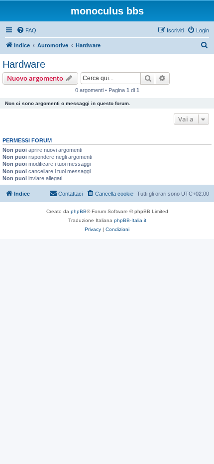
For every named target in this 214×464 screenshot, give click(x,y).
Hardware (23, 64)
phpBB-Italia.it (130, 220)
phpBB (79, 211)
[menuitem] (26, 30)
